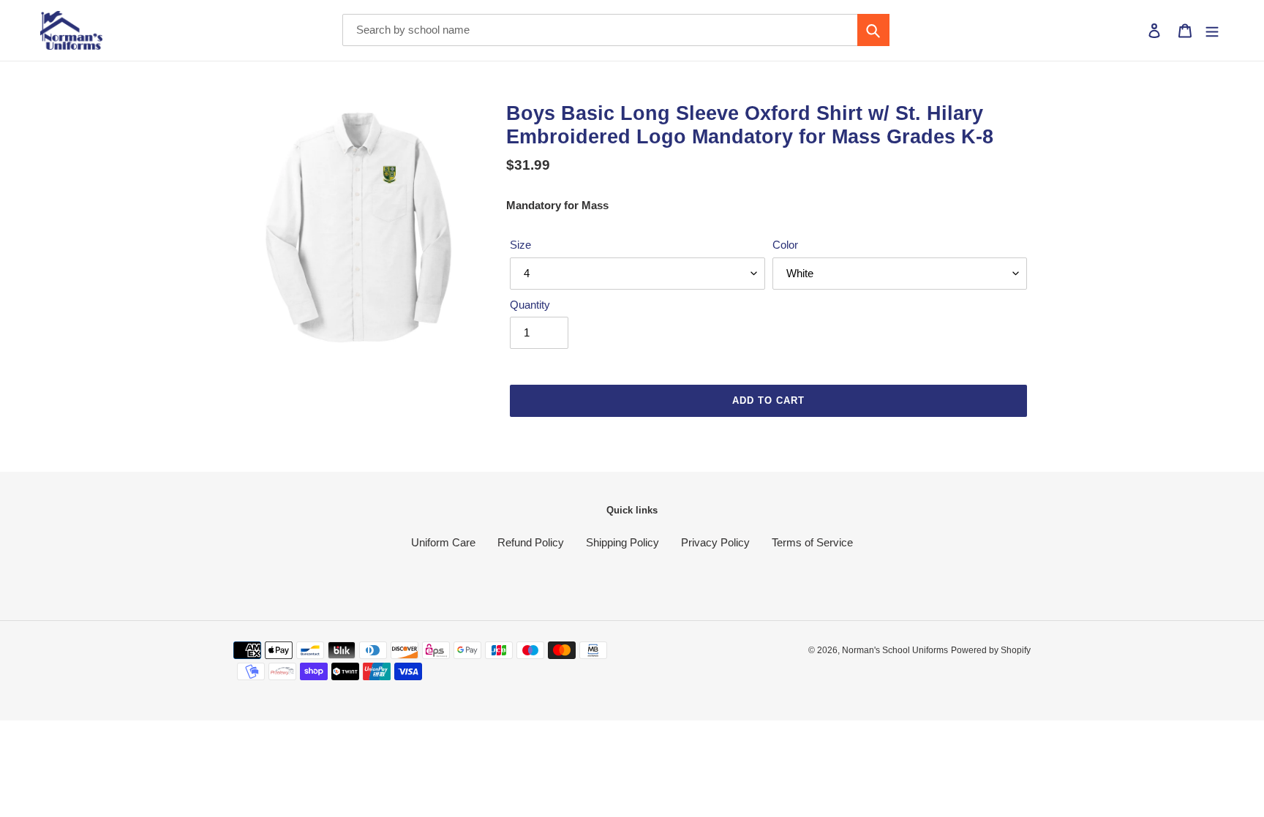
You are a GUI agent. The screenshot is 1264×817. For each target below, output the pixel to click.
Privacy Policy (715, 542)
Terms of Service (812, 542)
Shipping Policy (622, 542)
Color (785, 244)
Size (520, 244)
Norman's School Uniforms (895, 650)
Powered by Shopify (991, 650)
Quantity (530, 304)
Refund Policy (530, 542)
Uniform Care (443, 542)
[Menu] (1212, 30)
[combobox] (615, 30)
